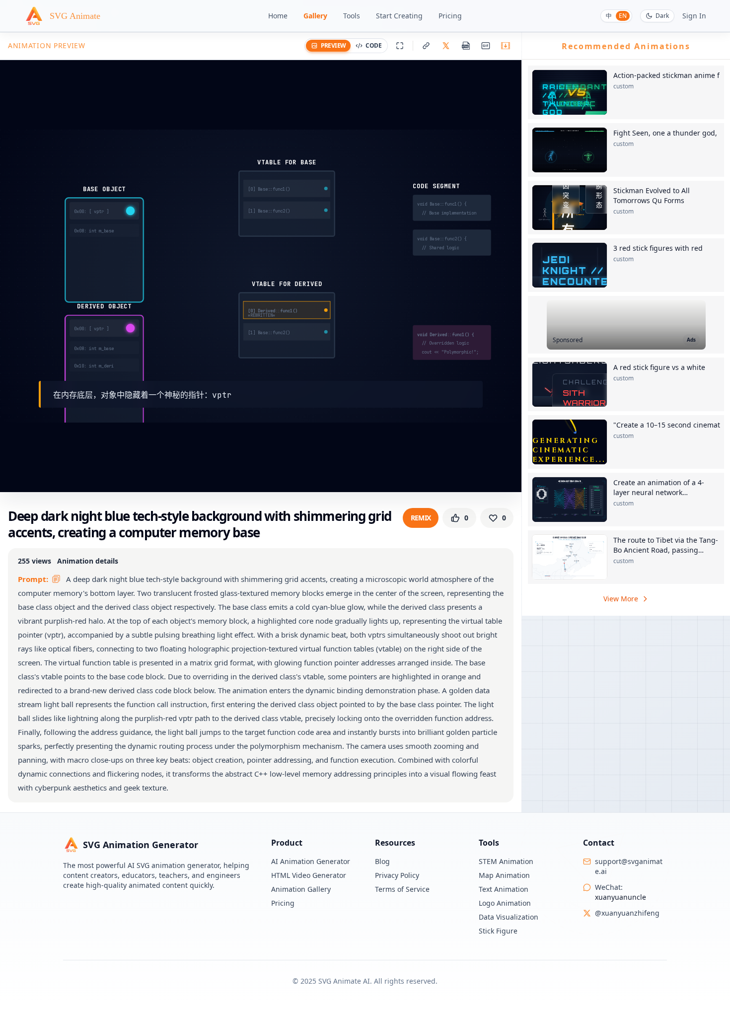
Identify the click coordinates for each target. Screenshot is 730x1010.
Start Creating (399, 15)
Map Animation (504, 875)
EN (623, 15)
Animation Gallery (301, 889)
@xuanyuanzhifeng (627, 913)
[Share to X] (446, 46)
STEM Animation (506, 861)
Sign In (694, 15)
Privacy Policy (397, 875)
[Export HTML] (466, 46)
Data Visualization (508, 917)
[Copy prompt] (56, 579)
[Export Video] (505, 46)
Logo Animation (505, 903)
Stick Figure (498, 931)
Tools (351, 15)
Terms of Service (402, 889)
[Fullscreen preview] (400, 46)
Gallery (315, 15)
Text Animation (503, 889)
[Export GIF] (486, 46)
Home (278, 15)
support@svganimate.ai (628, 866)
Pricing (450, 15)
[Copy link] (426, 46)
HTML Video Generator (308, 875)
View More (620, 598)
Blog (382, 861)
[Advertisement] (626, 325)
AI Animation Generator (310, 861)
